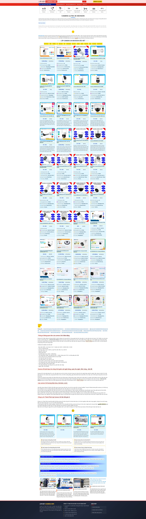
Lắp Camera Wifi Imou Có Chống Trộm (47, 468)
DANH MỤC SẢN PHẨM (46, 4)
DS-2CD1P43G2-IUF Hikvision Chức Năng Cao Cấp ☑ (72, 330)
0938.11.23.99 (98, 1)
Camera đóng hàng (96, 507)
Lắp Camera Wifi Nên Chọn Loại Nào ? (81, 332)
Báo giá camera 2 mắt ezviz (74, 461)
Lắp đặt (47, 1)
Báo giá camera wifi (70, 4)
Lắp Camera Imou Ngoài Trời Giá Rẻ (98, 486)
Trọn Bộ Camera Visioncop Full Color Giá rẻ (48, 473)
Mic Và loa (46, 43)
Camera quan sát (60, 4)
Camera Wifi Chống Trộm (89, 468)
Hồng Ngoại (68, 43)
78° (64, 43)
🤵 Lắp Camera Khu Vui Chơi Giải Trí (82, 440)
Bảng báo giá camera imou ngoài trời (97, 459)
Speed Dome (99, 43)
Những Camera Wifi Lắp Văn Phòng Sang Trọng (92, 330)
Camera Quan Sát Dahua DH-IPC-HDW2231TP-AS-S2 (50, 330)
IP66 (50, 43)
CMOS (82, 43)
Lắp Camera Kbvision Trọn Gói (90, 473)
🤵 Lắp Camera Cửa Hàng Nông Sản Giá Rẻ (50, 447)
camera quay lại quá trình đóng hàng (47, 461)
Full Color (74, 43)
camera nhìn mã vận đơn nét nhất (46, 459)
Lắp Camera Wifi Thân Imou (64, 466)
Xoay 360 (86, 43)
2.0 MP (78, 43)
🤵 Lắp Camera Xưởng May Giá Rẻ (48, 440)
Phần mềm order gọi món (97, 512)
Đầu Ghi (78, 4)
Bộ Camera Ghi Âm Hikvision (62, 473)
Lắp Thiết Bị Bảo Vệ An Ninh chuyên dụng (76, 473)
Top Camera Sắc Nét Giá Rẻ (59, 459)
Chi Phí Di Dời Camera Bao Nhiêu (63, 490)
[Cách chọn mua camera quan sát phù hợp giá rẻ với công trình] (105, 10)
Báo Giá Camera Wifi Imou (55, 332)
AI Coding (94, 43)
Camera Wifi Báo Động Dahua (93, 466)
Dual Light (60, 43)
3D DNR (54, 43)
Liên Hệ (84, 4)
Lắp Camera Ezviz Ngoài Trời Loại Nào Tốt (48, 489)
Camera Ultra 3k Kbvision (73, 16)
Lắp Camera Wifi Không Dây (67, 332)
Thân (90, 43)
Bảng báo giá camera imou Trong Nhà (72, 459)
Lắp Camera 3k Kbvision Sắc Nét (73, 40)
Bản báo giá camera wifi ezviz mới (61, 461)
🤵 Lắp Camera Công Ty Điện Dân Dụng (83, 447)
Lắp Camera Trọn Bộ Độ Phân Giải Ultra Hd (48, 475)
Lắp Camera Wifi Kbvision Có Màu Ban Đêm (78, 466)
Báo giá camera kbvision (84, 459)
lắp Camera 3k (41, 35)
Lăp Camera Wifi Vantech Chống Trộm (76, 468)
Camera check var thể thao (97, 509)
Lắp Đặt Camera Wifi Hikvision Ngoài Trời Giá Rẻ (49, 466)
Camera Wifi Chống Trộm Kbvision (62, 468)
